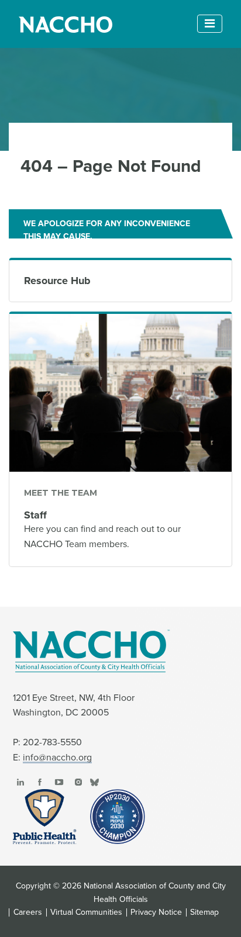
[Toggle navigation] (209, 24)
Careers (27, 912)
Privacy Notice (156, 912)
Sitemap (204, 912)
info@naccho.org (57, 757)
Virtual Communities (86, 912)
